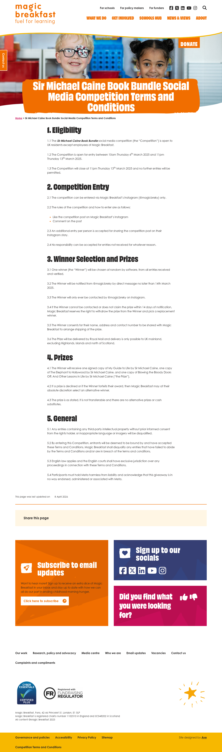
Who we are (113, 653)
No (193, 593)
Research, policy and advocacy (54, 653)
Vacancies (158, 653)
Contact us (178, 653)
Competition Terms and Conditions (38, 747)
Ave (204, 737)
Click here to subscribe (41, 601)
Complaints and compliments (35, 662)
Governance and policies (32, 737)
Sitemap (107, 737)
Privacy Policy (87, 737)
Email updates (136, 653)
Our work (21, 653)
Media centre (91, 653)
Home (18, 118)
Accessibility (63, 737)
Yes (184, 593)
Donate (189, 43)
